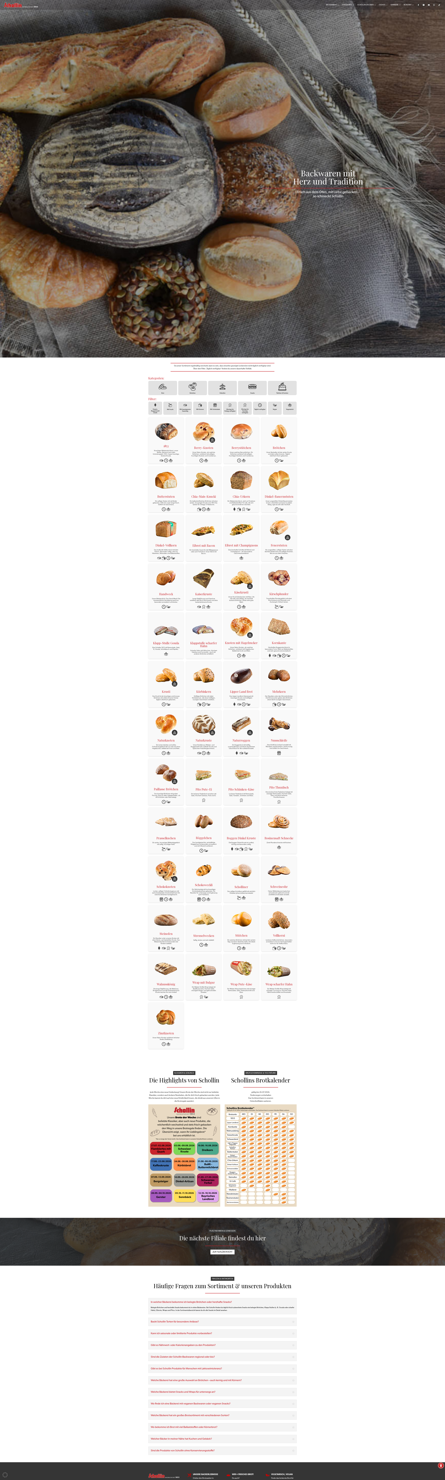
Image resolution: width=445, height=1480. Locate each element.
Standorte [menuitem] (347, 5)
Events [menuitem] (382, 5)
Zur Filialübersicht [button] (222, 1252)
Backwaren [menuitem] (331, 5)
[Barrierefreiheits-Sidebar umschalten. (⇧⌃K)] (441, 1465)
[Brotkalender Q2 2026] (184, 1206)
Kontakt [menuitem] (408, 5)
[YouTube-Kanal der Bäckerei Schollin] (429, 5)
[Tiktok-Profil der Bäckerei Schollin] (439, 5)
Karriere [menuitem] (395, 5)
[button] (5, 1475)
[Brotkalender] (261, 1206)
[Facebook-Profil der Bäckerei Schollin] (418, 5)
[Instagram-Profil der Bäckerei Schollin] (424, 5)
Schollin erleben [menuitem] (365, 5)
